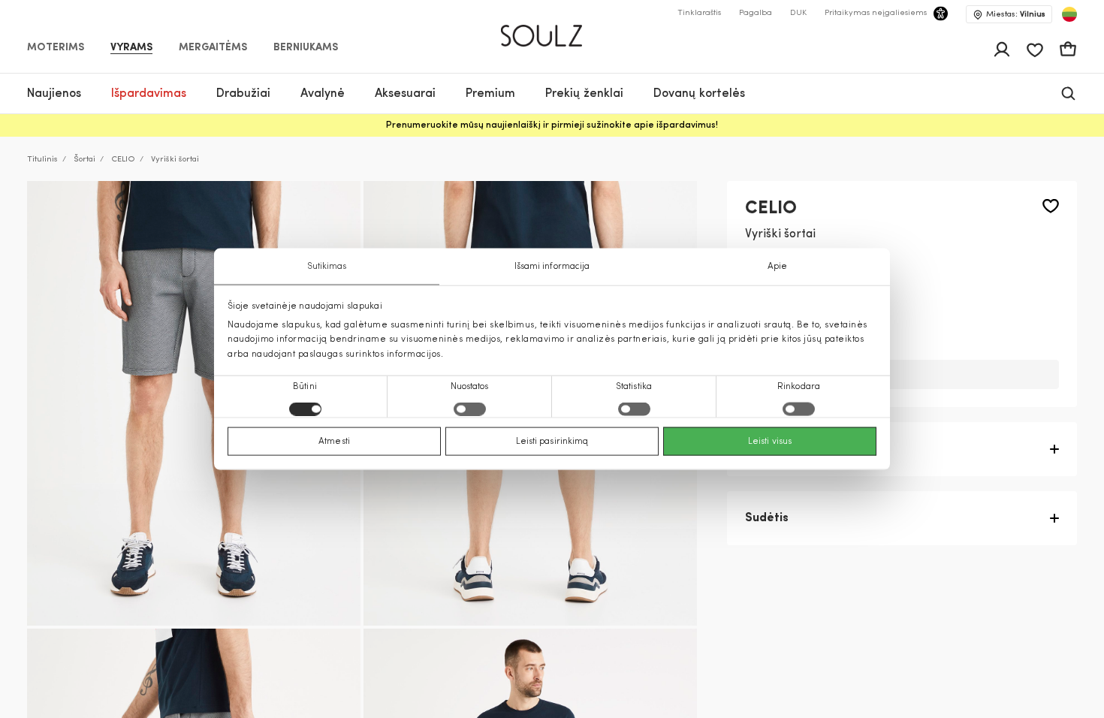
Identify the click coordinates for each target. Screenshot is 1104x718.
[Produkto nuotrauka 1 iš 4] (193, 403)
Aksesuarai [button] (405, 94)
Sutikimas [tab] (327, 266)
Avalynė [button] (322, 94)
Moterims (55, 48)
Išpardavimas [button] (148, 94)
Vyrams (131, 48)
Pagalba (755, 13)
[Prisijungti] (1002, 50)
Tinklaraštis (699, 13)
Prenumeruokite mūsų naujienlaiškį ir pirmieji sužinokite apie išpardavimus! (552, 125)
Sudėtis (767, 518)
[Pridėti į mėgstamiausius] (1050, 206)
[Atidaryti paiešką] (1068, 93)
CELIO (123, 159)
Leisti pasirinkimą (552, 440)
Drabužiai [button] (243, 94)
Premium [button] (490, 94)
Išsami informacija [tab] (552, 266)
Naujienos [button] (54, 94)
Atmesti (334, 440)
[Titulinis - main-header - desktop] (552, 29)
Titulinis (42, 159)
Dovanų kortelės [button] (699, 94)
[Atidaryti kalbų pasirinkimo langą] (1069, 14)
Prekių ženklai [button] (584, 94)
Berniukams (305, 48)
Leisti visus (770, 440)
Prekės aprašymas (798, 449)
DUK (798, 13)
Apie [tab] (777, 266)
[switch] (470, 408)
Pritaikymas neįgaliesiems (876, 13)
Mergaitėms (213, 48)
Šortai (84, 159)
